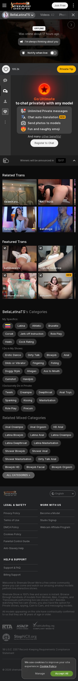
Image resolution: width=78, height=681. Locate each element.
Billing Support (12, 574)
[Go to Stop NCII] (26, 637)
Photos (66, 15)
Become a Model (50, 513)
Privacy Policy (12, 513)
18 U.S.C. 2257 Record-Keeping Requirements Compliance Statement (36, 651)
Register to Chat (44, 142)
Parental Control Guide (17, 541)
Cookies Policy (12, 534)
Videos (47, 15)
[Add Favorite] (6, 69)
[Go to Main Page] (24, 5)
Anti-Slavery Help (14, 548)
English (59, 493)
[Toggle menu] (4, 5)
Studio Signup (48, 520)
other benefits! (51, 136)
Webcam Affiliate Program (55, 527)
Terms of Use (11, 520)
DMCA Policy (11, 527)
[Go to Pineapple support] (6, 637)
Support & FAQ (12, 567)
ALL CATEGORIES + (18, 475)
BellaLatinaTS (13, 312)
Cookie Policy (48, 666)
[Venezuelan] (7, 326)
